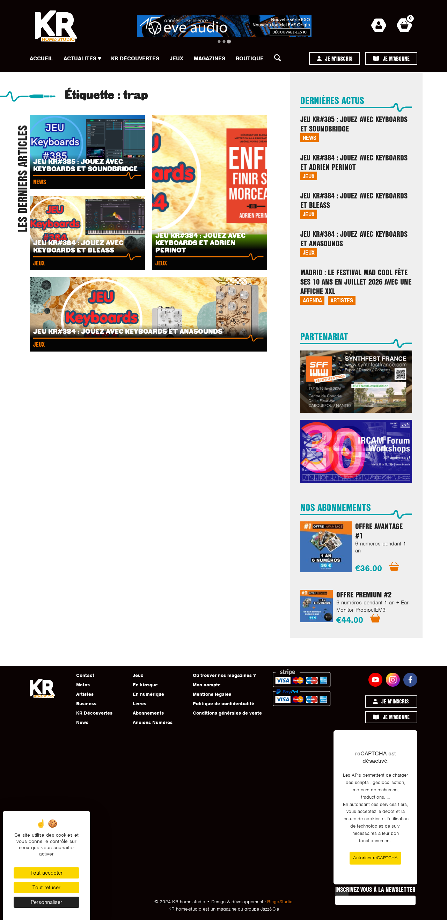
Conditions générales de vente (227, 713)
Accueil (41, 58)
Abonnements (148, 713)
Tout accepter (46, 872)
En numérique (148, 694)
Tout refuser (46, 887)
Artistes (341, 300)
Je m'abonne (396, 58)
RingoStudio (280, 902)
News (309, 138)
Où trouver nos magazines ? (224, 675)
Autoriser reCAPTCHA (375, 858)
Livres (139, 704)
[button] (279, 59)
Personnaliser (46, 902)
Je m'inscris (338, 58)
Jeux (176, 58)
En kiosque (145, 685)
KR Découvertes (135, 58)
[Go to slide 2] (224, 41)
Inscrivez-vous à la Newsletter (375, 889)
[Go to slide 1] (219, 41)
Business (86, 704)
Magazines (209, 58)
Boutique (250, 58)
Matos (83, 685)
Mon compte (207, 685)
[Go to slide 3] (229, 41)
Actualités (80, 58)
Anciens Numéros (153, 722)
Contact (85, 675)
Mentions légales (212, 694)
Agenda (312, 300)
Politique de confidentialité (223, 704)
